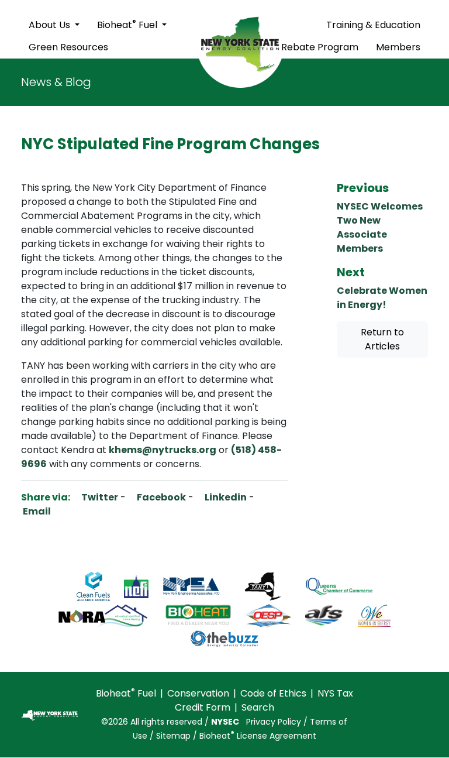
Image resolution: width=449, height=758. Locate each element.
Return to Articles (382, 339)
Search (257, 707)
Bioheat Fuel (128, 24)
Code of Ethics (273, 693)
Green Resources (68, 47)
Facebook (160, 497)
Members (398, 47)
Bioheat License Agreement (257, 736)
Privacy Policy (273, 722)
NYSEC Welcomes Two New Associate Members (380, 227)
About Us (50, 25)
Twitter (99, 497)
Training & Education (373, 25)
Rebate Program (319, 47)
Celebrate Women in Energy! (382, 297)
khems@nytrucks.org (162, 450)
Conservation (198, 693)
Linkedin (225, 497)
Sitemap (173, 736)
